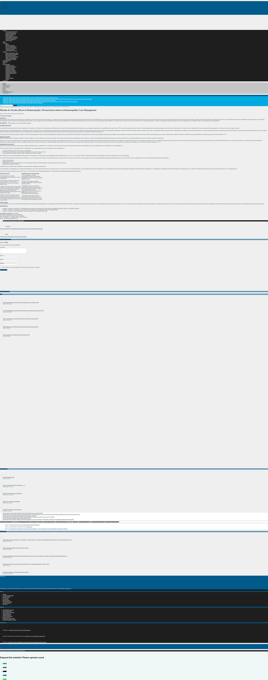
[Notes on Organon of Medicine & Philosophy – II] (5, 483)
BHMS (7, 44)
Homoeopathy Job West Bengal (49, 521)
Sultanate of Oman (10, 69)
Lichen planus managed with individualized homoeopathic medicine (19, 515)
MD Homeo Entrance (11, 55)
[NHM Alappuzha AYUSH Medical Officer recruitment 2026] (5, 332)
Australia (8, 77)
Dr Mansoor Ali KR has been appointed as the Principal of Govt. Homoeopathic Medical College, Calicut (26, 564)
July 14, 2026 (6, 328)
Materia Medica (9, 35)
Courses (5, 43)
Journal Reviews (7, 613)
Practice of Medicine (11, 39)
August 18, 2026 (7, 549)
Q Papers (5, 61)
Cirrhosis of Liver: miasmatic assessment (35, 636)
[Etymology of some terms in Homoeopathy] (5, 507)
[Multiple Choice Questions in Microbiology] (5, 491)
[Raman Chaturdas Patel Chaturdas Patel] (4, 633)
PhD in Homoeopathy (11, 46)
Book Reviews (6, 600)
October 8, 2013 (7, 510)
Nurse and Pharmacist (11, 48)
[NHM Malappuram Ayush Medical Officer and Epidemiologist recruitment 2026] (5, 324)
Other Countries (9, 78)
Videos (4, 83)
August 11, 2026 (7, 311)
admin (8, 113)
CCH (14, 521)
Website (2, 263)
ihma (71, 521)
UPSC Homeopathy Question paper (112, 521)
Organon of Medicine (11, 34)
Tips (4, 89)
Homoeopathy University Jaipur (61, 521)
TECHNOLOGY (7, 85)
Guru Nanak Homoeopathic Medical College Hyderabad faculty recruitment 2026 (21, 302)
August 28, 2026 (7, 303)
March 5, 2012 (6, 478)
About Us (5, 644)
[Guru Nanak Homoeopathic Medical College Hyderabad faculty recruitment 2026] (5, 300)
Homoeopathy (40, 521)
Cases (4, 88)
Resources (5, 4)
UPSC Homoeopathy (11, 58)
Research (5, 80)
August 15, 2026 (7, 557)
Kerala (7, 79)
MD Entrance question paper (84, 521)
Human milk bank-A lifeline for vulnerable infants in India (17, 518)
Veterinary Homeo (10, 49)
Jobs (4, 41)
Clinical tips (6, 599)
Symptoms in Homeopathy (9, 477)
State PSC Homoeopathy (12, 56)
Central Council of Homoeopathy (24, 521)
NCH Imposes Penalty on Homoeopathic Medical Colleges (16, 572)
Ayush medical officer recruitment (6, 521)
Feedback (5, 648)
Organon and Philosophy (17, 113)
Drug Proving (9, 40)
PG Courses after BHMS (9, 618)
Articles (4, 30)
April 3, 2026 (6, 565)
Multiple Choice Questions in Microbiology (12, 493)
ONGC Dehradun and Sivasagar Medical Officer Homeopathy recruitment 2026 (20, 318)
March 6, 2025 (3, 113)
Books (4, 84)
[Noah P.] (4, 639)
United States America (11, 72)
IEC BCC (5, 604)
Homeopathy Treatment (8, 612)
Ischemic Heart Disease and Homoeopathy (19, 630)
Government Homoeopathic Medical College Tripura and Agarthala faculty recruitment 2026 (23, 310)
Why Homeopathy (7, 611)
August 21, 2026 (7, 541)
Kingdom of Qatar (10, 68)
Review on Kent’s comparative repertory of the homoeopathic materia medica (27, 642)
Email (1, 259)
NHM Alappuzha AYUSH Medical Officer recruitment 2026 (16, 334)
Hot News (5, 3)
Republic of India (10, 65)
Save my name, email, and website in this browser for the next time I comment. (20, 267)
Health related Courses (11, 50)
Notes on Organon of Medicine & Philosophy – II (14, 485)
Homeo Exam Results (11, 59)
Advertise (5, 645)
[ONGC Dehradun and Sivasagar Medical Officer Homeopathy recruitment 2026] (5, 316)
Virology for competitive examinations (11, 501)
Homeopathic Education (12, 31)
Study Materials (6, 60)
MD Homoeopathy (10, 45)
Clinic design (6, 86)
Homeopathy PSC (33, 521)
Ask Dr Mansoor (7, 647)
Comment (2, 247)
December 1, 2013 (7, 486)
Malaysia (8, 74)
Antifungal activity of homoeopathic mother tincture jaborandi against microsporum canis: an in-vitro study (29, 517)
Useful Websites (7, 615)
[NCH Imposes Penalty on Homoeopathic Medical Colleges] (5, 569)
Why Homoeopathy (7, 91)
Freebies (5, 90)
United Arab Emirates (11, 66)
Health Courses (7, 617)
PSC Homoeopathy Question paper (98, 521)
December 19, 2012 (8, 494)
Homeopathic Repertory (11, 36)
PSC (90, 521)
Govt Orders (6, 93)
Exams (4, 51)
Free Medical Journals (8, 609)
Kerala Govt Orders (7, 601)
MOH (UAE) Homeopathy (12, 54)
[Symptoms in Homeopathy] (5, 474)
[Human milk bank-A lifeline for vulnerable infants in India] (5, 545)
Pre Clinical (6, 598)
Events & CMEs (7, 596)
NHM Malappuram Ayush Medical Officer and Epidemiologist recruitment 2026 (20, 326)
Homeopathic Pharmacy (12, 38)
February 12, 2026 (7, 573)
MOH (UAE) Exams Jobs (12, 53)
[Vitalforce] (4, 627)
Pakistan (8, 75)
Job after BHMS (75, 521)
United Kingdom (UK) (11, 73)
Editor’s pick (3, 531)
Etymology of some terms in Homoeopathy (12, 509)
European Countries (11, 70)
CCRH (16, 521)
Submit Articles (6, 5)
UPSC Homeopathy (8, 616)
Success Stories (7, 603)
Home (4, 1)
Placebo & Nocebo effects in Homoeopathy (13, 220)
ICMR (69, 521)
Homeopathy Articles (11, 33)
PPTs (4, 63)
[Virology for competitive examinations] (5, 499)
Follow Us (5, 6)
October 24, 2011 (7, 502)
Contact (5, 8)
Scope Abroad (6, 64)
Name (1, 255)
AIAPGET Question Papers (9, 620)
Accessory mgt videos (8, 595)
